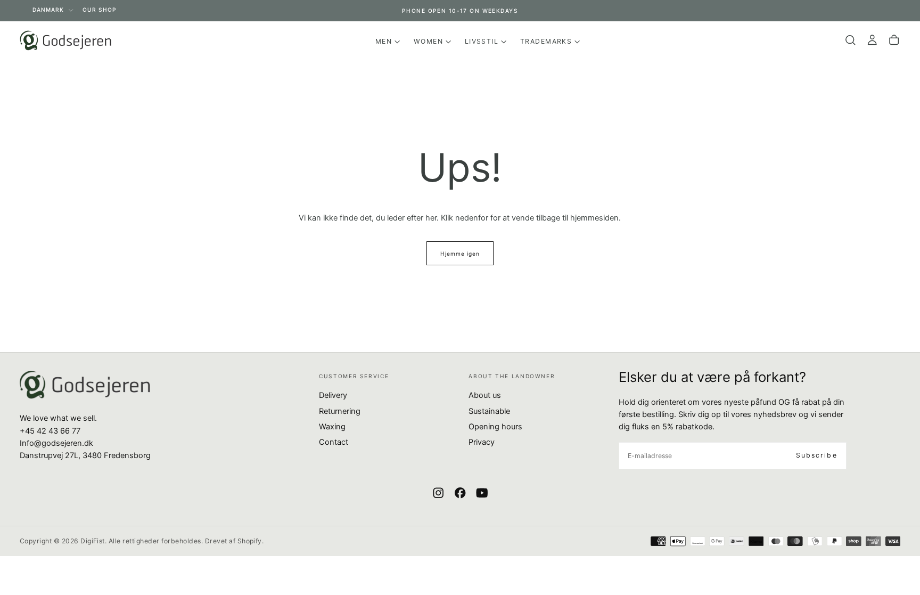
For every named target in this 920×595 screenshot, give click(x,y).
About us (485, 395)
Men (383, 41)
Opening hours (495, 426)
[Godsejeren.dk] (85, 385)
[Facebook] (460, 492)
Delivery (333, 395)
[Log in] (872, 40)
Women (428, 41)
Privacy (482, 442)
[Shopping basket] (894, 40)
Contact (333, 442)
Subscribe (816, 455)
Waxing (332, 426)
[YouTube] (481, 492)
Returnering (339, 411)
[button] (850, 40)
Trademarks (546, 41)
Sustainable (489, 411)
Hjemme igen (460, 253)
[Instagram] (438, 492)
